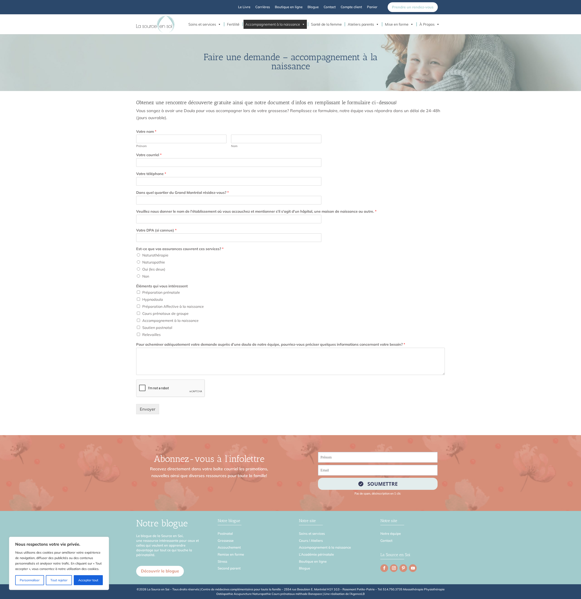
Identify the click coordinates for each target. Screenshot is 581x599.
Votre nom (146, 131)
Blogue (313, 7)
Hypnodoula (152, 299)
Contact (330, 7)
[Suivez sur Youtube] (413, 568)
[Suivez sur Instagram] (394, 568)
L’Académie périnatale (316, 554)
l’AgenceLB (357, 594)
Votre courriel (149, 155)
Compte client (351, 7)
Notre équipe (390, 533)
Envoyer (147, 409)
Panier (372, 7)
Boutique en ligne (289, 7)
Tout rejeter (58, 580)
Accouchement (229, 547)
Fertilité (233, 24)
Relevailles (151, 334)
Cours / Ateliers (311, 540)
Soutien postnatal (157, 327)
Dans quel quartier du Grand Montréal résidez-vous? (182, 192)
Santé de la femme (326, 24)
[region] (59, 563)
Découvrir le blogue (160, 571)
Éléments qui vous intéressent (162, 286)
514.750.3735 (392, 589)
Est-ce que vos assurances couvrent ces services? (180, 249)
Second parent (229, 568)
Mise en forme (397, 24)
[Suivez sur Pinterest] (403, 568)
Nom (234, 146)
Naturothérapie (155, 255)
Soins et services (202, 24)
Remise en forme (231, 554)
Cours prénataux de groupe (165, 313)
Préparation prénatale (161, 292)
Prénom (141, 146)
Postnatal (225, 533)
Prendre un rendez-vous (412, 7)
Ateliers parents (361, 24)
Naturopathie (153, 262)
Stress (222, 561)
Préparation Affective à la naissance (173, 306)
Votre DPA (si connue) (156, 230)
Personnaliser (29, 580)
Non (145, 276)
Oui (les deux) (153, 269)
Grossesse (226, 540)
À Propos (427, 24)
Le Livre (244, 7)
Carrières (262, 7)
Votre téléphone (151, 173)
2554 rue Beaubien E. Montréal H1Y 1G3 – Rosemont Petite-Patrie (329, 589)
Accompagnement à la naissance (272, 24)
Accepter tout (88, 580)
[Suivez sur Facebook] (384, 568)
